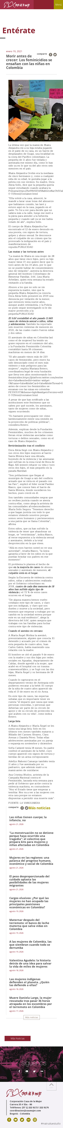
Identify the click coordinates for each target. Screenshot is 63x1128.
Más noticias (31, 1017)
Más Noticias (17, 1038)
